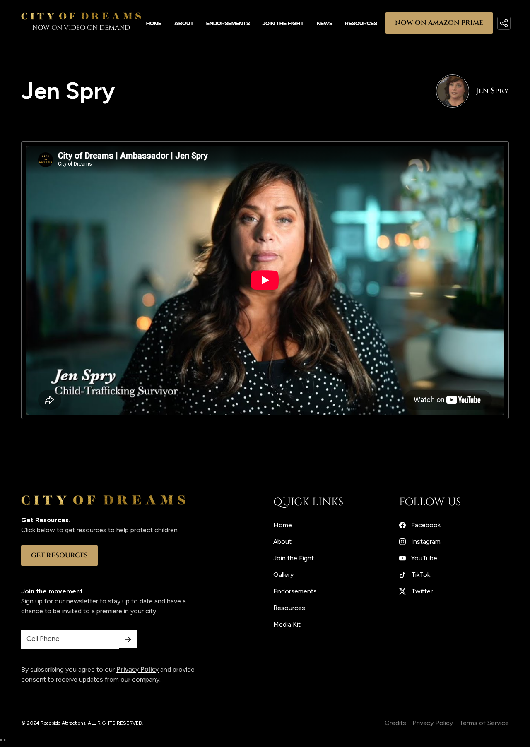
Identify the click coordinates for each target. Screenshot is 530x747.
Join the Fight (283, 23)
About (184, 23)
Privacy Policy (432, 723)
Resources (361, 23)
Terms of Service (484, 723)
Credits (395, 723)
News (324, 23)
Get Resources (59, 555)
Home (153, 23)
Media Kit (287, 624)
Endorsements (228, 23)
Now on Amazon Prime (439, 22)
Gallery (283, 575)
